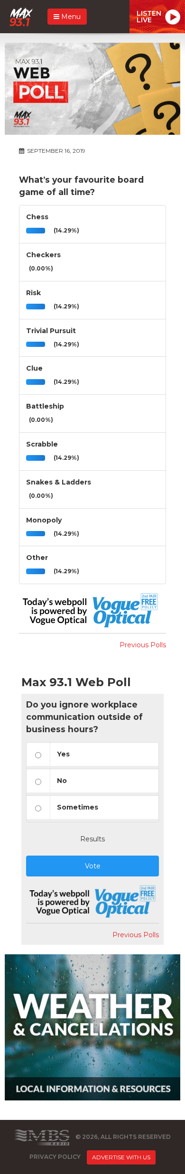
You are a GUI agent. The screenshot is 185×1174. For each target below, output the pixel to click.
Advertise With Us (121, 1157)
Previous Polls (143, 645)
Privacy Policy (55, 1156)
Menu (70, 16)
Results (92, 839)
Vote (93, 866)
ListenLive (149, 16)
